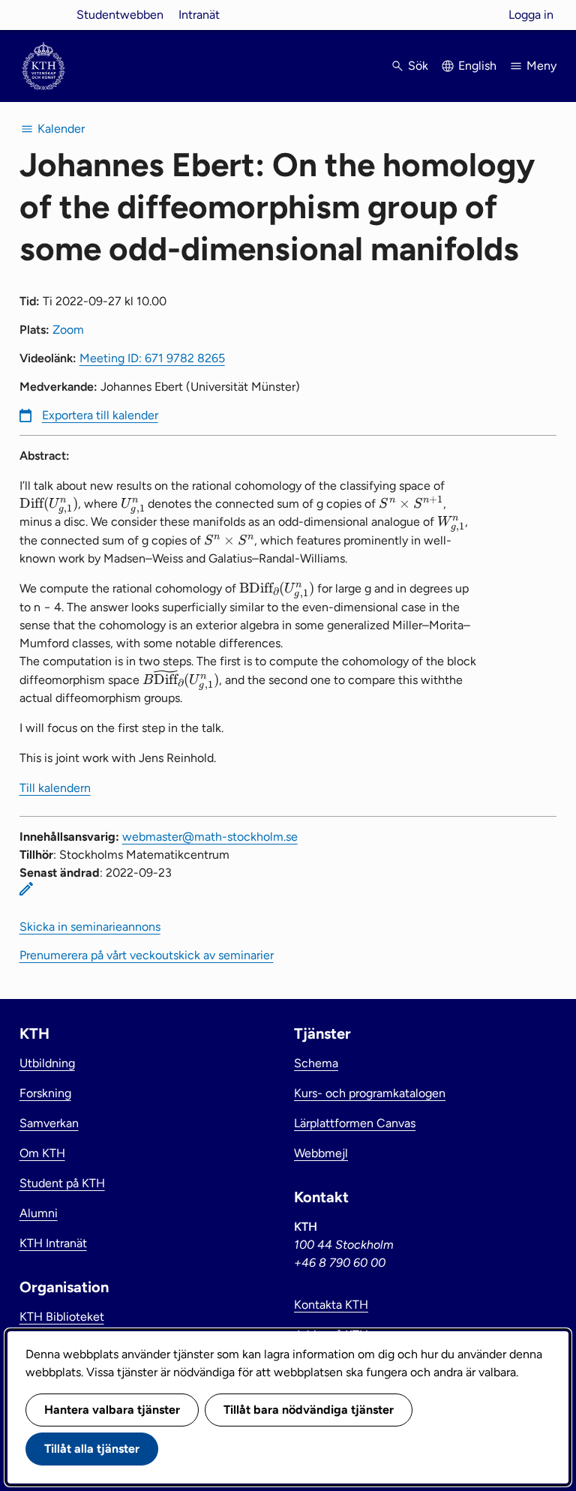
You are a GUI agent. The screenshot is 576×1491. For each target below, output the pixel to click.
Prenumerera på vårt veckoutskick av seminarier (147, 955)
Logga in (531, 15)
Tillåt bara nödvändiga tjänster (309, 1409)
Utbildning (47, 1063)
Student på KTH (62, 1183)
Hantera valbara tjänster (112, 1409)
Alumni (39, 1213)
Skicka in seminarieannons (90, 927)
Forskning (45, 1093)
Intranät (199, 15)
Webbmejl (321, 1153)
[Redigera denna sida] (26, 889)
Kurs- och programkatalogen (370, 1093)
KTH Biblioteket (62, 1317)
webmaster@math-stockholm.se (210, 837)
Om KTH (42, 1153)
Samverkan (49, 1123)
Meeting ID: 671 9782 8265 (152, 358)
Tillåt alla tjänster (92, 1449)
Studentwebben (120, 15)
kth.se (43, 15)
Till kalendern (55, 788)
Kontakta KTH (331, 1305)
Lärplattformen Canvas (355, 1123)
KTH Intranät (53, 1243)
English (477, 65)
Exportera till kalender (100, 415)
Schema (316, 1063)
